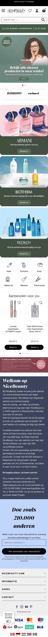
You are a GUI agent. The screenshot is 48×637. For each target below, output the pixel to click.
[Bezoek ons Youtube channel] (26, 607)
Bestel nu (13, 347)
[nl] (24, 634)
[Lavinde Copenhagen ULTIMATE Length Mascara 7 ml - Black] (13, 308)
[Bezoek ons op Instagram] (22, 607)
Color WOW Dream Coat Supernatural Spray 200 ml (35, 329)
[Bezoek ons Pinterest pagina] (31, 607)
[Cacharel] (33, 93)
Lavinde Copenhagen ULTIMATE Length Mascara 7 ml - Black (13, 329)
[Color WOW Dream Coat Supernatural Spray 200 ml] (35, 308)
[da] (13, 634)
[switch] (8, 621)
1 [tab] (20, 353)
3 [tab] (26, 353)
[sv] (35, 634)
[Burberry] (14, 93)
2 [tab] (23, 353)
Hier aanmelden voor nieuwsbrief (24, 551)
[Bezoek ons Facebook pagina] (17, 607)
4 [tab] (28, 353)
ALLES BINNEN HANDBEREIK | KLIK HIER (24, 28)
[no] (30, 634)
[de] (19, 634)
